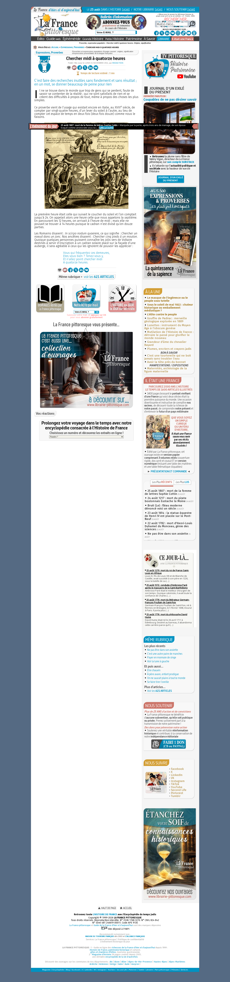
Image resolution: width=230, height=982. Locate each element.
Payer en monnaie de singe (161, 657)
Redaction (117, 63)
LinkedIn (177, 775)
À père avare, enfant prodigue (163, 674)
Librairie (149, 970)
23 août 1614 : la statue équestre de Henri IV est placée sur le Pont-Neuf (168, 516)
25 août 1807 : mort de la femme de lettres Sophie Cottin (168, 492)
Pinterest (177, 793)
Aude (127, 964)
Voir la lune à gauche (158, 661)
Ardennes (103, 964)
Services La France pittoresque (101, 939)
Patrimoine (134, 38)
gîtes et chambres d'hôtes (103, 952)
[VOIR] (126, 9)
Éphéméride (71, 38)
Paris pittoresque (162, 970)
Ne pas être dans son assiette (167, 533)
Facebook (177, 769)
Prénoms (175, 970)
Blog (68, 970)
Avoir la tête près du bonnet (166, 362)
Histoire (92, 38)
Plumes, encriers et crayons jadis (169, 349)
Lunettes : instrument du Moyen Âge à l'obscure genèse (167, 326)
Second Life (178, 790)
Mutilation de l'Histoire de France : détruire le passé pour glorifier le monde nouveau (168, 335)
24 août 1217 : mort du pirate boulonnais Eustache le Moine (165, 499)
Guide (53, 38)
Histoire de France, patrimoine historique (109, 950)
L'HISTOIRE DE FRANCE (105, 914)
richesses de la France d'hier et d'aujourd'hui (133, 947)
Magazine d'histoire (101, 954)
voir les (99, 276)
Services (184, 970)
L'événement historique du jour (115, 941)
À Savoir (149, 38)
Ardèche (93, 964)
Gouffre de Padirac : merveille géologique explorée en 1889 (165, 320)
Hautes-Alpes (160, 961)
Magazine (46, 970)
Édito (40, 38)
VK (172, 778)
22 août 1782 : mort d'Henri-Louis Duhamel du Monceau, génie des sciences (168, 526)
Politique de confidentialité (131, 939)
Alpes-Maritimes (177, 961)
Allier (123, 961)
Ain (111, 961)
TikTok (175, 784)
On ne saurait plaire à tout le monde (166, 678)
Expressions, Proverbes (72, 47)
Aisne (117, 961)
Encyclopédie (58, 970)
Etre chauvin (153, 670)
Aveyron (135, 964)
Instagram (178, 781)
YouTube (176, 787)
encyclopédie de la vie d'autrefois (121, 957)
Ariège (113, 964)
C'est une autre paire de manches (164, 654)
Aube (120, 964)
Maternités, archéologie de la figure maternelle (165, 370)
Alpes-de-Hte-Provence (140, 961)
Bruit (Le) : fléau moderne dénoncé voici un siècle (163, 507)
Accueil (55, 47)
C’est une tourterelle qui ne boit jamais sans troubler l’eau (167, 357)
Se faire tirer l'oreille (158, 682)
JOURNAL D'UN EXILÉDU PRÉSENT (170, 179)
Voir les (159, 691)
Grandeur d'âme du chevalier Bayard (165, 343)
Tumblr (175, 796)
